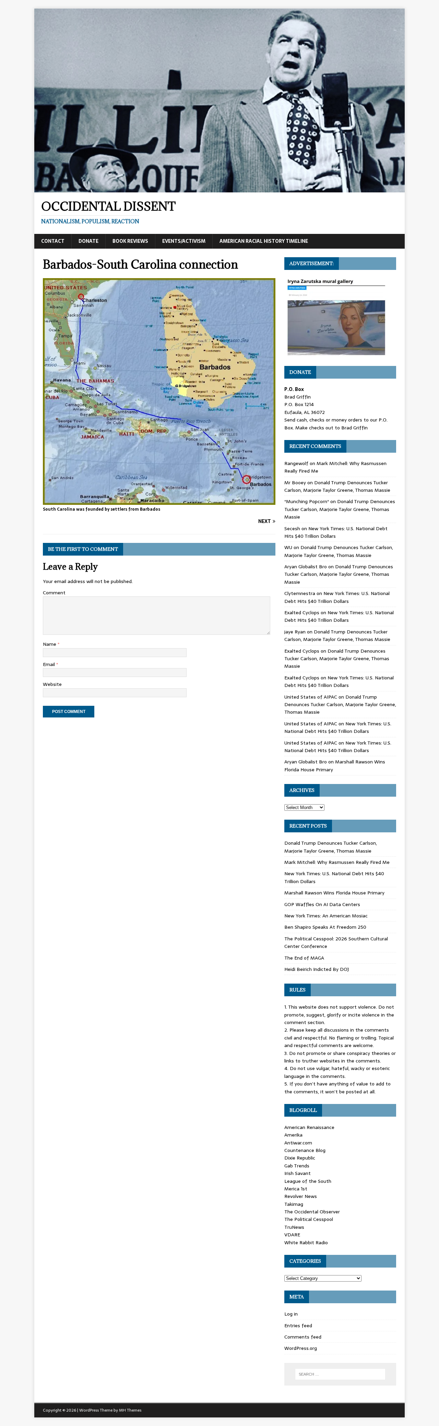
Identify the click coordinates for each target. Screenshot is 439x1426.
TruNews (294, 1227)
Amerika (293, 1135)
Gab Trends (296, 1165)
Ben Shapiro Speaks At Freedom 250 (325, 927)
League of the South (307, 1181)
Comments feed (302, 1337)
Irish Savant (297, 1173)
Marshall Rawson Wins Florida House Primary (334, 892)
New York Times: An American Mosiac (326, 915)
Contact (52, 241)
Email (49, 664)
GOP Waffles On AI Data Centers (322, 904)
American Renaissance (309, 1127)
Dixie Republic (299, 1158)
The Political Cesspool (308, 1219)
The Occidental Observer (312, 1211)
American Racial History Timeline (264, 241)
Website (52, 684)
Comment (54, 592)
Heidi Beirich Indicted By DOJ (316, 969)
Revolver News (300, 1196)
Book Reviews (130, 241)
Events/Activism (183, 241)
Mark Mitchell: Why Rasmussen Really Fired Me (337, 862)
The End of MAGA (304, 958)
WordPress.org (300, 1348)
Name (50, 644)
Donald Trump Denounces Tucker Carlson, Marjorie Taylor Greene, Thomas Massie (337, 486)
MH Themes (130, 1410)
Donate (88, 241)
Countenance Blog (304, 1150)
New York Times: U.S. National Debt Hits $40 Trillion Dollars (337, 597)
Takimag (293, 1204)
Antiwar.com (298, 1142)
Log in (291, 1314)
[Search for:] (340, 1374)
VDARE (292, 1234)
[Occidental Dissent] (219, 188)
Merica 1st (295, 1188)
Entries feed (298, 1325)
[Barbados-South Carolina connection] (159, 500)
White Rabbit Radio (306, 1242)
